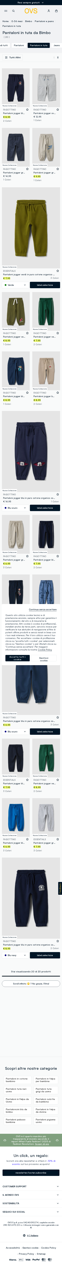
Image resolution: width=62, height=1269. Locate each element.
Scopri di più (42, 1144)
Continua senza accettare (43, 609)
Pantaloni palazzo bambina (16, 1120)
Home (6, 21)
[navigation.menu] (6, 11)
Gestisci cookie (30, 1247)
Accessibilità (13, 1247)
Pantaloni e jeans (44, 21)
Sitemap (41, 1253)
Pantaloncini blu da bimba (16, 1110)
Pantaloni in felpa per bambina (45, 1080)
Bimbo (28, 21)
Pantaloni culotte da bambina (45, 1100)
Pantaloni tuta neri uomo (16, 1090)
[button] (60, 888)
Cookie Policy (48, 1247)
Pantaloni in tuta (12, 26)
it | (32, 1235)
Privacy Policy (26, 1253)
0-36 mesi (17, 21)
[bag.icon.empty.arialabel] (56, 11)
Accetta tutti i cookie (17, 658)
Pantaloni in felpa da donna (45, 1110)
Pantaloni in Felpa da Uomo (17, 1100)
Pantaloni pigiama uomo (45, 1120)
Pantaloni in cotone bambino (17, 1080)
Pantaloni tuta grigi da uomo (44, 1090)
